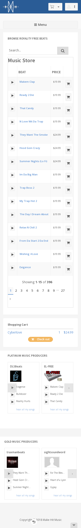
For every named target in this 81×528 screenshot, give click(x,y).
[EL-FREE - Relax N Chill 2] (12, 228)
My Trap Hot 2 (28, 201)
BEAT (22, 72)
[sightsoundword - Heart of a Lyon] (46, 480)
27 (63, 290)
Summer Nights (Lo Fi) (33, 161)
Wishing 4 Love (29, 254)
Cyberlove (15, 332)
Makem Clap (27, 81)
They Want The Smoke (34, 134)
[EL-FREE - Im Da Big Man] (12, 175)
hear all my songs (25, 409)
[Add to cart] (68, 84)
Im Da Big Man (29, 174)
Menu (42, 24)
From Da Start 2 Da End (34, 240)
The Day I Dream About (34, 214)
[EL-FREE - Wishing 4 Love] (12, 254)
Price (56, 72)
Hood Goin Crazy (30, 148)
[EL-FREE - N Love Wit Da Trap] (12, 122)
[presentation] (12, 387)
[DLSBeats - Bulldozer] (12, 394)
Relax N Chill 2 (28, 227)
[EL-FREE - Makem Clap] (12, 82)
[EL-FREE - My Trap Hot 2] (12, 201)
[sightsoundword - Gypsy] (46, 488)
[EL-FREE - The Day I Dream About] (12, 214)
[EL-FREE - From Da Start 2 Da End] (12, 241)
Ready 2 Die (27, 95)
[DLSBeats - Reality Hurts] (12, 402)
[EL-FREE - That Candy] (12, 108)
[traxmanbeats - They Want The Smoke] (12, 135)
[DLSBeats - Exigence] (12, 267)
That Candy (27, 108)
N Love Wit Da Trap (31, 121)
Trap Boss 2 (27, 187)
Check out (43, 339)
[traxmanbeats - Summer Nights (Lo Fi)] (12, 161)
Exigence (25, 267)
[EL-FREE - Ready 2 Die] (12, 95)
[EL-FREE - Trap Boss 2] (12, 188)
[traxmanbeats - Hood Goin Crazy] (12, 148)
